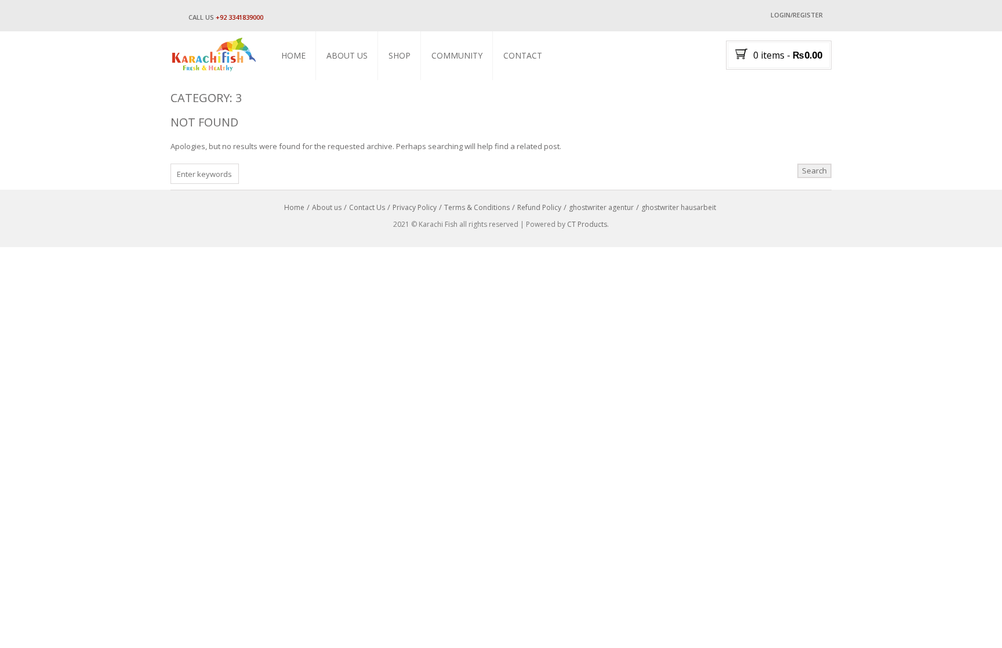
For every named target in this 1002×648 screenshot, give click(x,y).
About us (347, 55)
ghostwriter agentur (601, 207)
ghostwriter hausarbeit (678, 207)
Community (456, 55)
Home (293, 55)
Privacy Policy (415, 207)
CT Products (587, 224)
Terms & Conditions (477, 207)
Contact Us (367, 207)
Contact (522, 55)
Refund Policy (539, 207)
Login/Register (797, 14)
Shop (400, 55)
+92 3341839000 (239, 17)
